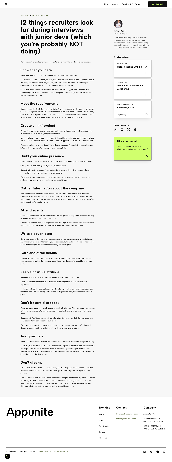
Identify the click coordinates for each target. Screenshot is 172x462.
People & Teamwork (40, 15)
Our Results (104, 426)
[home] (12, 4)
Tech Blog (24, 15)
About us (103, 438)
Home (101, 414)
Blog (106, 4)
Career (115, 4)
